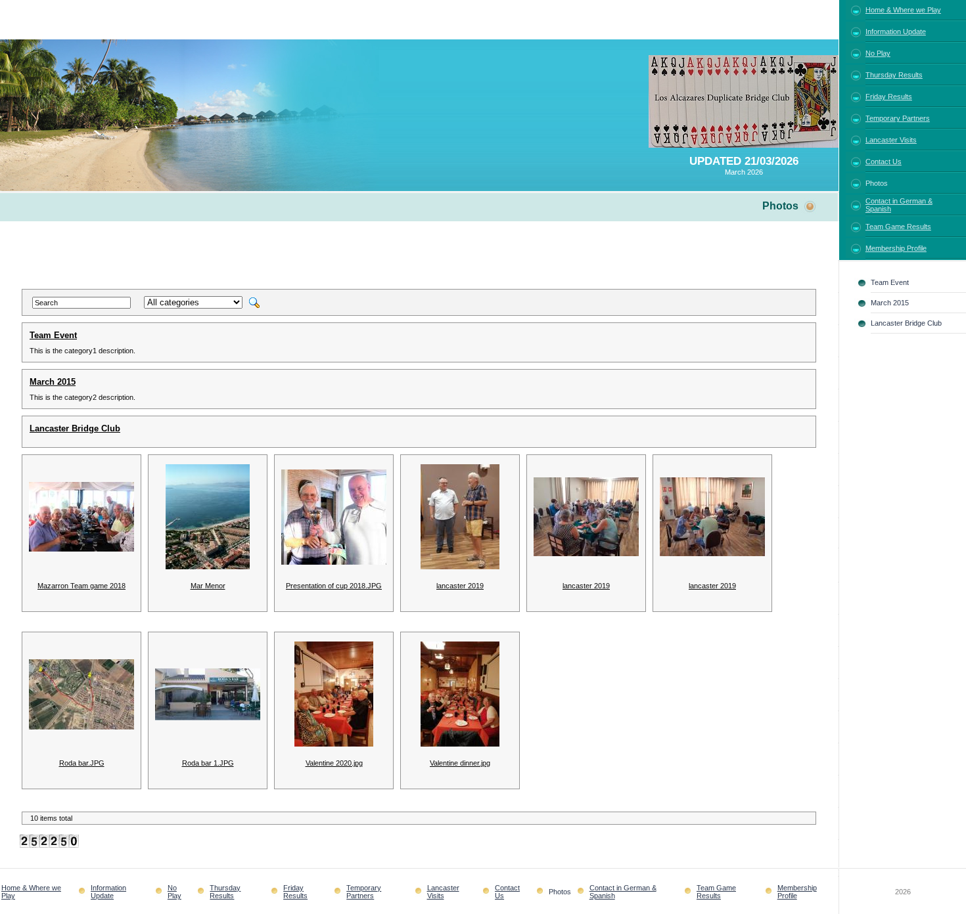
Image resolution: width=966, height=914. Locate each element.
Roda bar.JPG (81, 763)
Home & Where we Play (903, 10)
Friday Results (888, 96)
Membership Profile (896, 248)
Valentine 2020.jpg (334, 763)
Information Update (895, 31)
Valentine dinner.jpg (460, 763)
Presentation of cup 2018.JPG (334, 586)
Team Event (53, 335)
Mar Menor (208, 586)
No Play (877, 53)
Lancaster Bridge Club (75, 428)
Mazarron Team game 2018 (81, 586)
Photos (876, 183)
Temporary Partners (897, 118)
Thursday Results (894, 75)
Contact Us (883, 161)
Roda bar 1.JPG (208, 763)
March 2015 (53, 382)
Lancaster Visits (891, 140)
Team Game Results (898, 226)
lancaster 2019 (460, 586)
